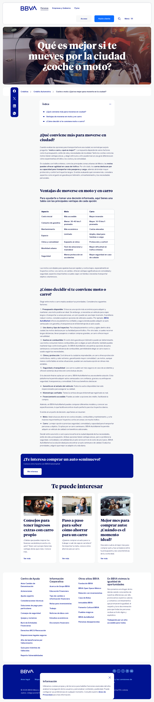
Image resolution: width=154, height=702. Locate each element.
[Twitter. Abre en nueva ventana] (118, 671)
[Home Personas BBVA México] (29, 8)
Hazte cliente (104, 19)
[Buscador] (119, 18)
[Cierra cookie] (109, 677)
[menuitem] (14, 91)
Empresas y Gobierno (61, 8)
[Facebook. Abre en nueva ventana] (114, 671)
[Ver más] (38, 506)
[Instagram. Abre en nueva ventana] (123, 671)
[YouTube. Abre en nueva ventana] (131, 671)
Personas (44, 8)
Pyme (76, 8)
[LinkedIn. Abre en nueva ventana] (127, 671)
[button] (84, 18)
